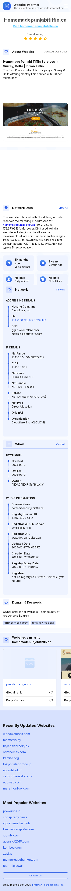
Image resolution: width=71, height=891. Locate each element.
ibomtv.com (11, 835)
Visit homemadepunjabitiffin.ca (35, 26)
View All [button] (63, 207)
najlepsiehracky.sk (16, 746)
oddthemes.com (14, 752)
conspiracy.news (15, 817)
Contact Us (35, 875)
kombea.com (12, 847)
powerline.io (11, 811)
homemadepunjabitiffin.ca (19, 224)
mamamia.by (12, 740)
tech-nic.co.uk (13, 866)
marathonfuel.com (16, 788)
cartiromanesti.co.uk (17, 776)
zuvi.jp (7, 853)
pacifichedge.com (19, 684)
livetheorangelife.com (18, 829)
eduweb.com (12, 782)
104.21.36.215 (19, 320)
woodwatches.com (16, 734)
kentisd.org (11, 758)
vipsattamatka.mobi (16, 823)
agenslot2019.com (16, 841)
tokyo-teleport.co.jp (17, 764)
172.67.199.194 (37, 320)
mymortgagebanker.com (20, 859)
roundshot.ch (12, 770)
